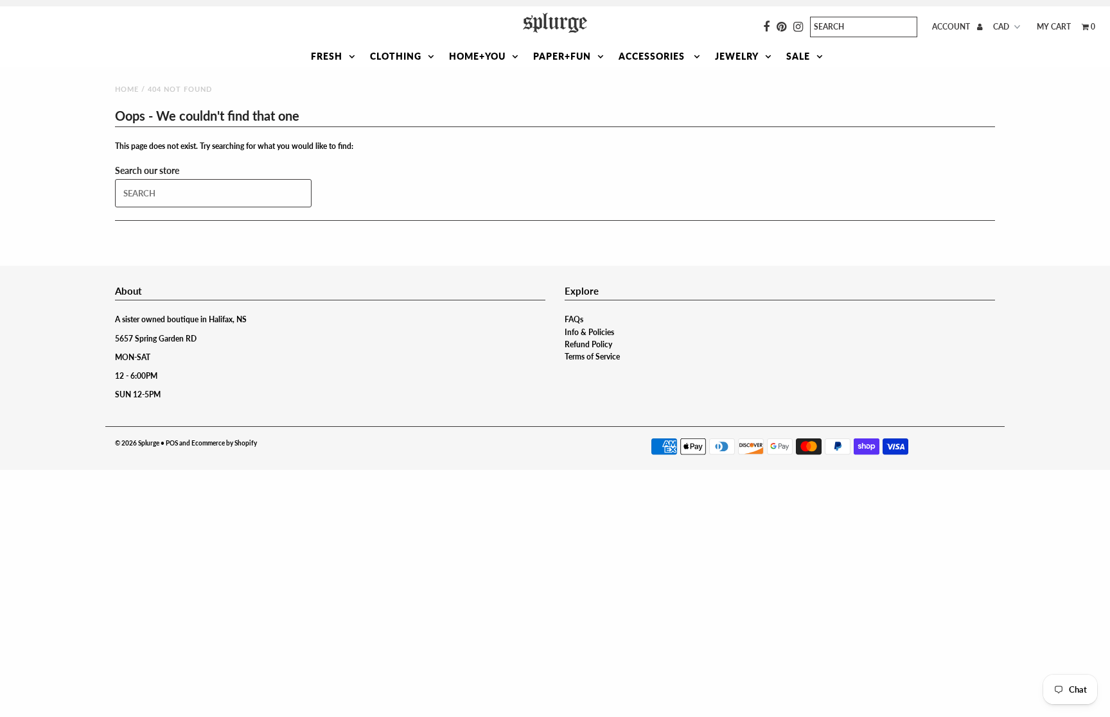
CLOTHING (395, 56)
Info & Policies (589, 332)
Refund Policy (588, 344)
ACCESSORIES (653, 56)
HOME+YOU (477, 56)
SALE (798, 56)
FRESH (326, 56)
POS (172, 443)
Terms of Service (592, 356)
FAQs (574, 319)
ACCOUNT (952, 26)
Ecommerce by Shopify (224, 443)
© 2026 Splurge (137, 443)
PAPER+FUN (562, 56)
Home (127, 89)
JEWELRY (737, 56)
